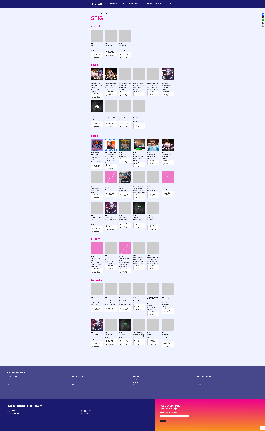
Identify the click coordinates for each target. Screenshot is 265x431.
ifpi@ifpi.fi (84, 412)
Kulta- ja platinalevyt (159, 4)
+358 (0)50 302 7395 (86, 410)
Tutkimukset (114, 3)
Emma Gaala (142, 4)
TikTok (135, 380)
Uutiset (150, 3)
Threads (9, 384)
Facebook (9, 380)
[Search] (168, 3)
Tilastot (123, 3)
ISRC (136, 3)
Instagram (9, 379)
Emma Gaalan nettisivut (139, 388)
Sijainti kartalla (11, 413)
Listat (130, 3)
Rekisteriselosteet (86, 413)
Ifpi (106, 3)
